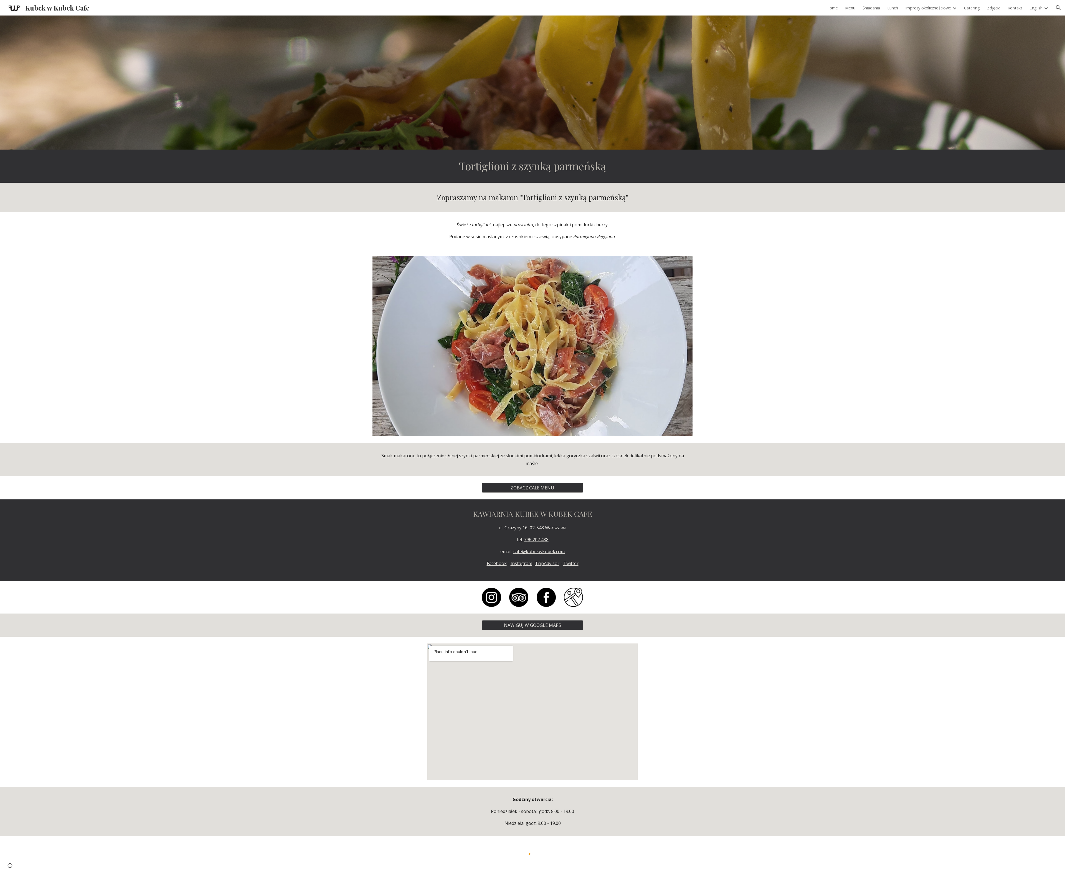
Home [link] (832, 8)
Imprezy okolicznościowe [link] (928, 8)
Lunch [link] (892, 8)
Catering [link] (972, 8)
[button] (1058, 7)
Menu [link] (850, 8)
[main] (532, 166)
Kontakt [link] (1015, 8)
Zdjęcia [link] (993, 8)
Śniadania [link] (871, 8)
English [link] (1036, 8)
